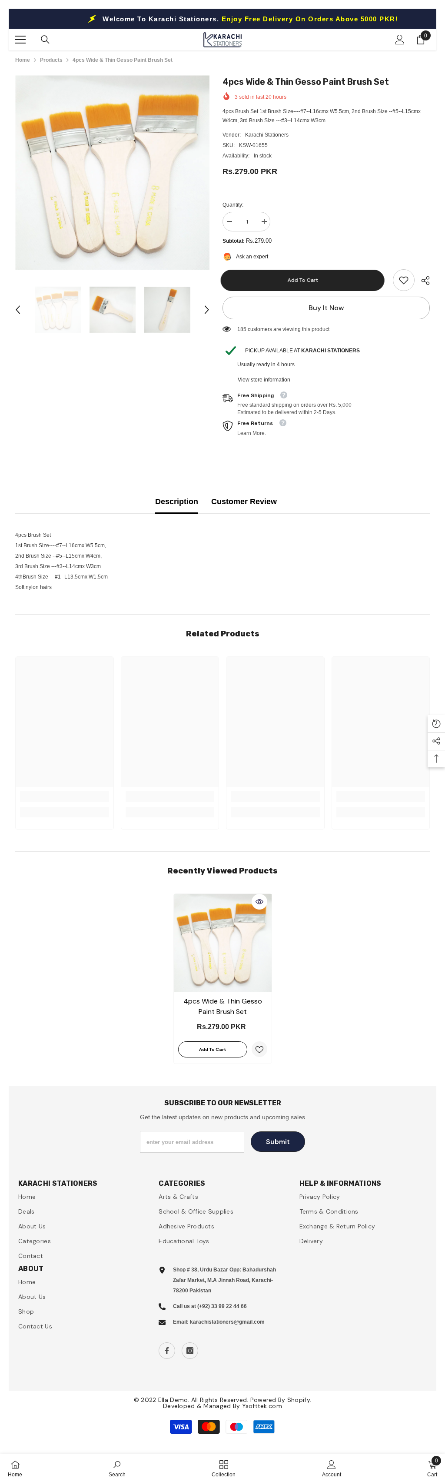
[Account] (400, 39)
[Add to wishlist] (259, 1049)
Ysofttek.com (262, 1406)
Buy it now (326, 307)
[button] (17, 309)
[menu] (20, 39)
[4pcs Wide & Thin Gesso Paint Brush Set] (223, 943)
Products (51, 60)
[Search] (45, 39)
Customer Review (244, 501)
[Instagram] (190, 1350)
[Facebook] (167, 1350)
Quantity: (232, 205)
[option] (112, 172)
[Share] (422, 280)
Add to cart (304, 280)
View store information (264, 380)
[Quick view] (259, 902)
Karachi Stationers (267, 135)
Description (176, 501)
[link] (404, 280)
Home (22, 60)
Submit (278, 1141)
